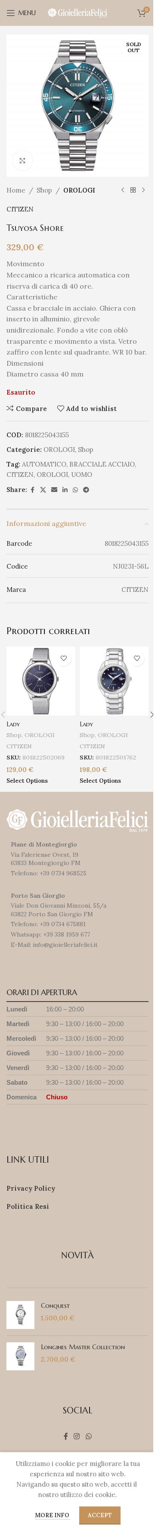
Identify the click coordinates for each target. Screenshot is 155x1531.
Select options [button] (27, 780)
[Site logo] (77, 12)
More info (53, 1515)
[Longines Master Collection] (20, 1356)
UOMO (81, 474)
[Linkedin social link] (65, 490)
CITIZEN (20, 209)
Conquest (55, 1305)
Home (15, 190)
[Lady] (40, 681)
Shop (44, 190)
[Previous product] (123, 190)
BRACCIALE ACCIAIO (102, 464)
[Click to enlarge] (22, 160)
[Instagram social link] (77, 1436)
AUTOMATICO (44, 464)
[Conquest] (20, 1315)
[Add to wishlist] (63, 658)
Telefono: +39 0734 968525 (49, 873)
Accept (100, 1515)
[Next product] (143, 190)
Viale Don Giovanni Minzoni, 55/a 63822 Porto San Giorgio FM (58, 910)
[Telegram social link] (86, 490)
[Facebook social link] (32, 490)
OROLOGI (79, 190)
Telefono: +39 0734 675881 (48, 924)
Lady (13, 724)
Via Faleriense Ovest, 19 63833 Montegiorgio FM (46, 859)
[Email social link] (54, 490)
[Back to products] (133, 190)
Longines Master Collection (83, 1347)
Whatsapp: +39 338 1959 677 (50, 934)
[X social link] (43, 490)
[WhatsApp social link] (75, 490)
